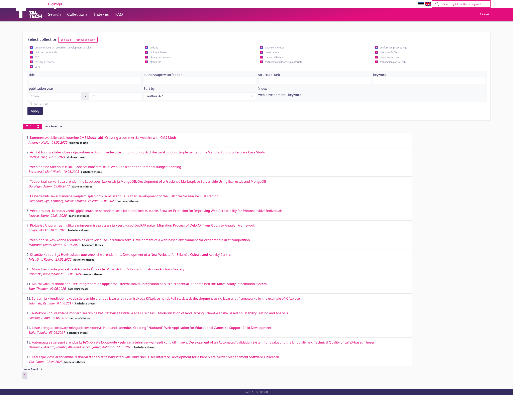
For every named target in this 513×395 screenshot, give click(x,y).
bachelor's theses (275, 47)
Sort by (149, 88)
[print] (38, 126)
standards (155, 62)
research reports (44, 62)
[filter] (28, 126)
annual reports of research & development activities (64, 47)
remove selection (85, 39)
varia (37, 67)
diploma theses (158, 52)
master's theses (274, 57)
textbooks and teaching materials (283, 62)
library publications (160, 57)
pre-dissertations (389, 57)
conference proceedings (393, 47)
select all (66, 39)
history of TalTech (389, 52)
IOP (37, 57)
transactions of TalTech (393, 62)
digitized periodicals (46, 52)
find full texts (41, 104)
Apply (35, 111)
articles (154, 47)
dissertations (272, 52)
